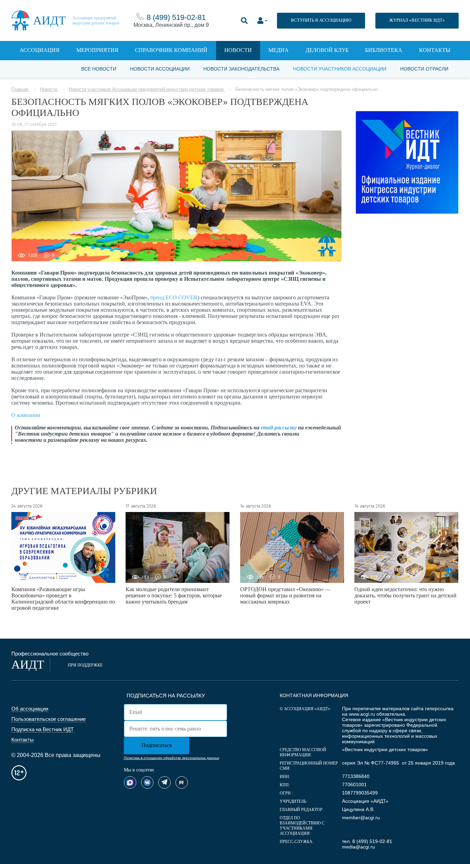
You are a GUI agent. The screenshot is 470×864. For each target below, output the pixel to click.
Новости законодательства (241, 69)
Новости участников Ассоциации (339, 69)
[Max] (130, 782)
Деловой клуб (327, 50)
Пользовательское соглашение (48, 719)
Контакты (434, 50)
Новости (238, 50)
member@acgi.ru (361, 817)
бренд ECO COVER (173, 297)
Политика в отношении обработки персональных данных (171, 758)
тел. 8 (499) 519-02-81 (367, 841)
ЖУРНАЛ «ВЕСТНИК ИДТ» (417, 20)
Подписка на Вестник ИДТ (42, 729)
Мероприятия (97, 50)
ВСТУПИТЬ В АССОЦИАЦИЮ (321, 20)
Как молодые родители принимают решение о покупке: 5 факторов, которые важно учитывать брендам (174, 595)
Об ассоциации (29, 709)
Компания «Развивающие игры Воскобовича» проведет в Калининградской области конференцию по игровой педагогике (63, 598)
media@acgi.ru (358, 847)
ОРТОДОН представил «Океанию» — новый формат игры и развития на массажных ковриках (285, 595)
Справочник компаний (171, 50)
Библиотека (383, 50)
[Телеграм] (164, 782)
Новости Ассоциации (160, 69)
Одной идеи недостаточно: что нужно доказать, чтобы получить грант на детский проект (405, 595)
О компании (25, 415)
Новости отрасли (424, 69)
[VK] (147, 782)
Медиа (278, 50)
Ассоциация (40, 50)
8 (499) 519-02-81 (176, 17)
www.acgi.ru (362, 714)
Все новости (98, 69)
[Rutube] (181, 782)
